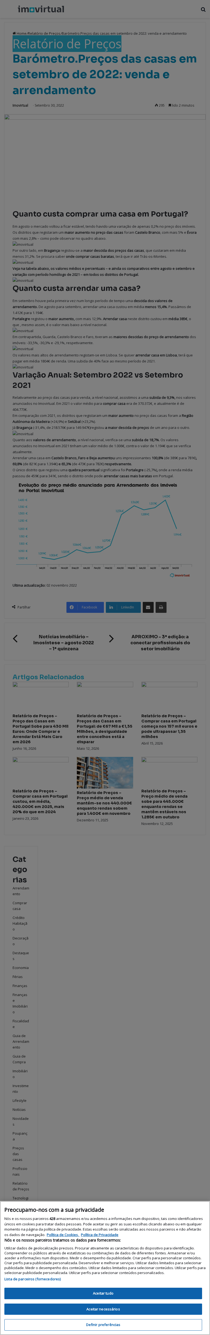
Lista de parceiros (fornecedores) (32, 1279)
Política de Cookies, (63, 1234)
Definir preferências (103, 1324)
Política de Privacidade (99, 1234)
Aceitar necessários (103, 1309)
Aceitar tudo (103, 1293)
